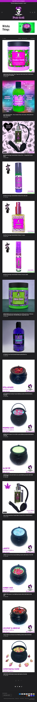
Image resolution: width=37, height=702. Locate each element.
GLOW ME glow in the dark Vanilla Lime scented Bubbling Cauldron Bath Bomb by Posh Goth (18, 475)
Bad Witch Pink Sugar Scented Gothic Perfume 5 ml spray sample (15, 274)
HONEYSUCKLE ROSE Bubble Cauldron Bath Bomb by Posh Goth (15, 674)
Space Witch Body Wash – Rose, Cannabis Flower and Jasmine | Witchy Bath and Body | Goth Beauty (18, 115)
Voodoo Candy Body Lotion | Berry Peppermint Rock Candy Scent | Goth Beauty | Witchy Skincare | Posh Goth (18, 75)
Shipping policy (32, 698)
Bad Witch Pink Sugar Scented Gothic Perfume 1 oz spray (14, 235)
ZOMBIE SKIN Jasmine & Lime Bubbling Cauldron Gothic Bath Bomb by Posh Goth (17, 595)
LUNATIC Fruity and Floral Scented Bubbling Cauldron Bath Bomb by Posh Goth (18, 554)
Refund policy (17, 698)
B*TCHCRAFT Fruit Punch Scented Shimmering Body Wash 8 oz (15, 354)
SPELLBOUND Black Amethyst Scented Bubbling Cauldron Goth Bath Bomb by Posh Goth (17, 394)
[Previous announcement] (2, 3)
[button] (2, 12)
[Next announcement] (35, 3)
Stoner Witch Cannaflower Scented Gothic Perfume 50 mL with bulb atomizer (17, 515)
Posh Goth (7, 698)
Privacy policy (22, 698)
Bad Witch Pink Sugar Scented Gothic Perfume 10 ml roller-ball (15, 195)
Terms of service (27, 698)
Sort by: (19, 38)
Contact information (32, 699)
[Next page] (21, 680)
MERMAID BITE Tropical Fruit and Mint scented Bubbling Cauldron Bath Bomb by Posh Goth (18, 435)
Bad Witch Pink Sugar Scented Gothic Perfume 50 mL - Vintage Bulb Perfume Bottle (18, 156)
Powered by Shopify (11, 698)
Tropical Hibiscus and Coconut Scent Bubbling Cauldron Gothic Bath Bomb (17, 634)
